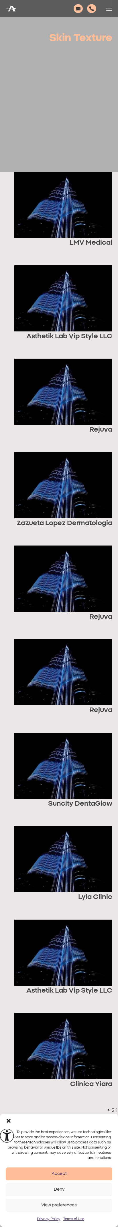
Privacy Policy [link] (48, 1219)
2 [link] (113, 1110)
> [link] (108, 1110)
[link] (7, 1136)
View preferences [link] (59, 1205)
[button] (8, 1121)
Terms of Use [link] (73, 1219)
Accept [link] (59, 1173)
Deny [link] (59, 1189)
